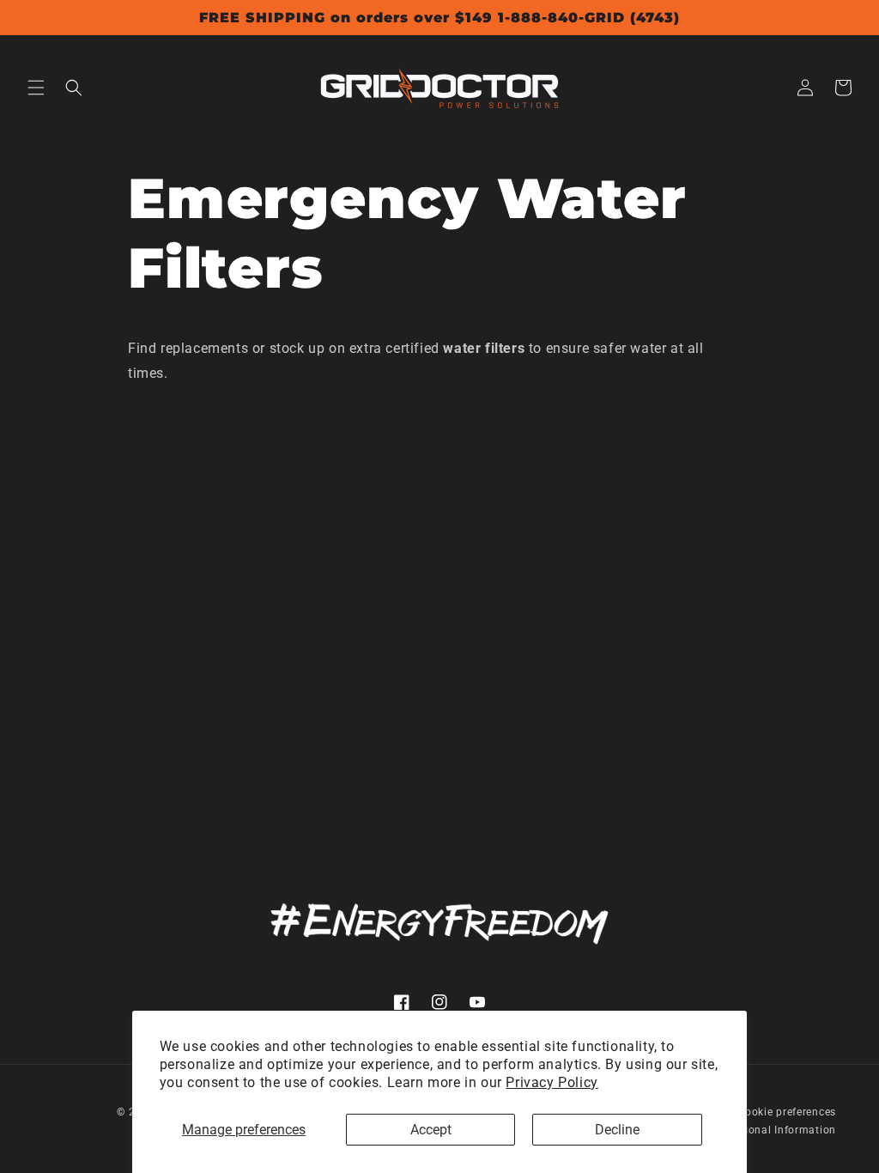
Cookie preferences (786, 1112)
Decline (617, 1129)
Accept (431, 1129)
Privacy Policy (551, 1082)
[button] (36, 87)
